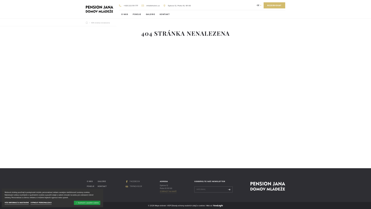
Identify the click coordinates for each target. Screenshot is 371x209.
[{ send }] (229, 189)
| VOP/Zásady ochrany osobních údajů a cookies (185, 206)
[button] (259, 5)
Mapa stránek (160, 206)
